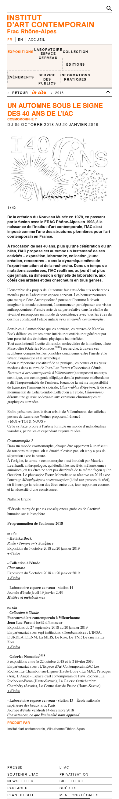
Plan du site (20, 795)
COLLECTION (75, 51)
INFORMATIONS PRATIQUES (75, 77)
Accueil (36, 39)
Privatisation (74, 774)
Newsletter (20, 781)
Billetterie (72, 781)
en (20, 39)
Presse (15, 767)
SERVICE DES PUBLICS (47, 79)
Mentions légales (79, 795)
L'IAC (64, 767)
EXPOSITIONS (21, 51)
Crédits (68, 788)
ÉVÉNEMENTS (21, 77)
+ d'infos (13, 553)
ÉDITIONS (75, 64)
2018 (59, 92)
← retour (17, 92)
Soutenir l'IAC (22, 774)
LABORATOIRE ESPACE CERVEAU (48, 53)
